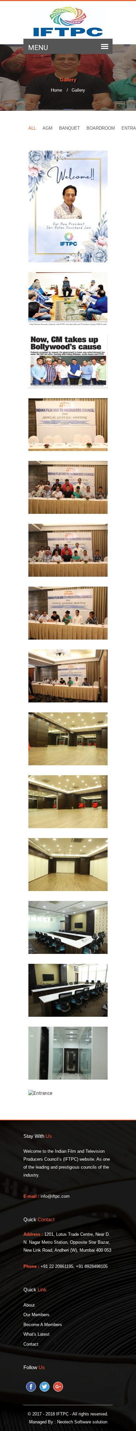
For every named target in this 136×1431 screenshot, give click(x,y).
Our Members (36, 1314)
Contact (30, 1344)
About (29, 1305)
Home (59, 90)
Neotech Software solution (82, 1421)
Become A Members (42, 1324)
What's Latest (36, 1334)
